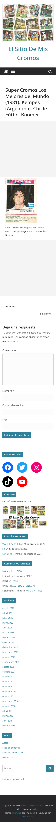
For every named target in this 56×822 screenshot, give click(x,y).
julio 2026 (7, 613)
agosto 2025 (8, 666)
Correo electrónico (14, 405)
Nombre (8, 390)
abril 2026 (7, 627)
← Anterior (8, 306)
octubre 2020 (9, 691)
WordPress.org (9, 757)
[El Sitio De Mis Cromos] (6, 71)
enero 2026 (8, 642)
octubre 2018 (9, 706)
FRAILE (29, 576)
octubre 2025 (9, 657)
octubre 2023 (9, 676)
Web (4, 419)
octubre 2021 (9, 686)
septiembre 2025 (10, 662)
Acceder (6, 742)
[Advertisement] (28, 149)
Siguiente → (47, 313)
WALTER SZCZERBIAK (12, 544)
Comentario (10, 350)
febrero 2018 (8, 725)
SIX (3, 548)
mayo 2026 (7, 622)
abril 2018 (7, 720)
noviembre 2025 (10, 652)
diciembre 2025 (10, 647)
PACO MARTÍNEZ (34, 590)
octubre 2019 (9, 696)
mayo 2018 (7, 715)
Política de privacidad (13, 779)
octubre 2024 (9, 671)
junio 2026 (7, 617)
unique (6, 585)
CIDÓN (20, 571)
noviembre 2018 (10, 701)
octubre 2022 (9, 681)
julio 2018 (7, 710)
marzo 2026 (8, 632)
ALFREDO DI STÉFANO (24, 585)
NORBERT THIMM (11, 553)
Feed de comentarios (12, 752)
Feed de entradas (11, 747)
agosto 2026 (8, 608)
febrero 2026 (8, 637)
